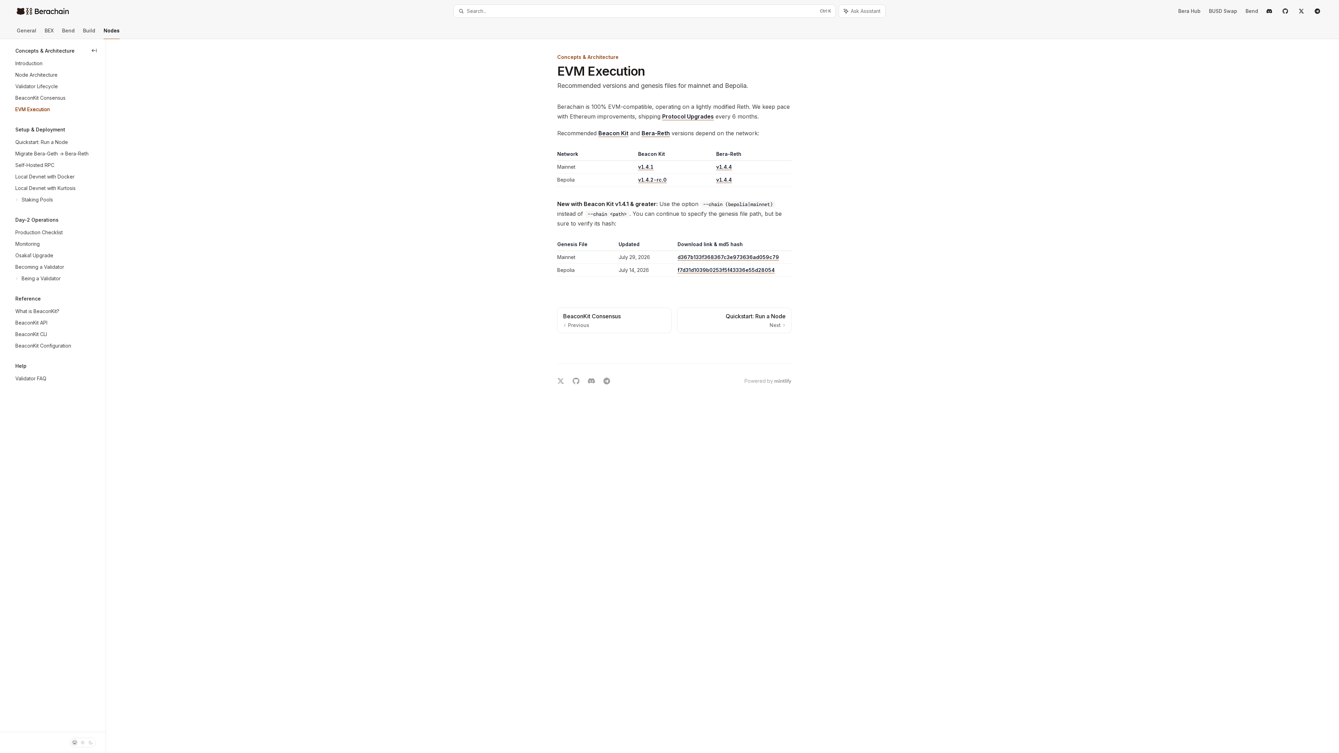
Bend (68, 30)
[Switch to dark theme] (90, 742)
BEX (49, 30)
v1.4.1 (645, 167)
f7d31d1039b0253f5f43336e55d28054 (726, 270)
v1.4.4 (724, 167)
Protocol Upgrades (688, 116)
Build (89, 30)
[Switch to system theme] (74, 742)
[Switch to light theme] (82, 742)
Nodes (112, 30)
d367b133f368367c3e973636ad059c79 (728, 257)
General (26, 30)
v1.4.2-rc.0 (652, 180)
